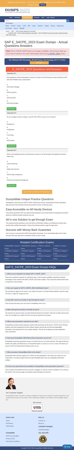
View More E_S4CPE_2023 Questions (37, 192)
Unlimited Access (27, 17)
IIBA (29, 26)
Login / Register (51, 17)
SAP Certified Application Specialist (25, 31)
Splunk (16, 28)
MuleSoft (40, 26)
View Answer (11, 108)
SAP (12, 31)
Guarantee (36, 17)
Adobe (7, 26)
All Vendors (18, 17)
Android (13, 26)
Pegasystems (60, 26)
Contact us (41, 420)
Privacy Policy (10, 438)
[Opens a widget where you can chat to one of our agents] (67, 447)
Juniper (34, 26)
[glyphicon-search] (67, 20)
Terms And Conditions (13, 441)
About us (41, 423)
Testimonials (10, 426)
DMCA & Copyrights (12, 436)
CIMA (24, 26)
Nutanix (53, 26)
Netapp (47, 26)
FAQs (43, 17)
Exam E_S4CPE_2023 (55, 325)
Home (11, 17)
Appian (19, 26)
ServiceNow (8, 28)
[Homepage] (3, 17)
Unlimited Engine (43, 429)
